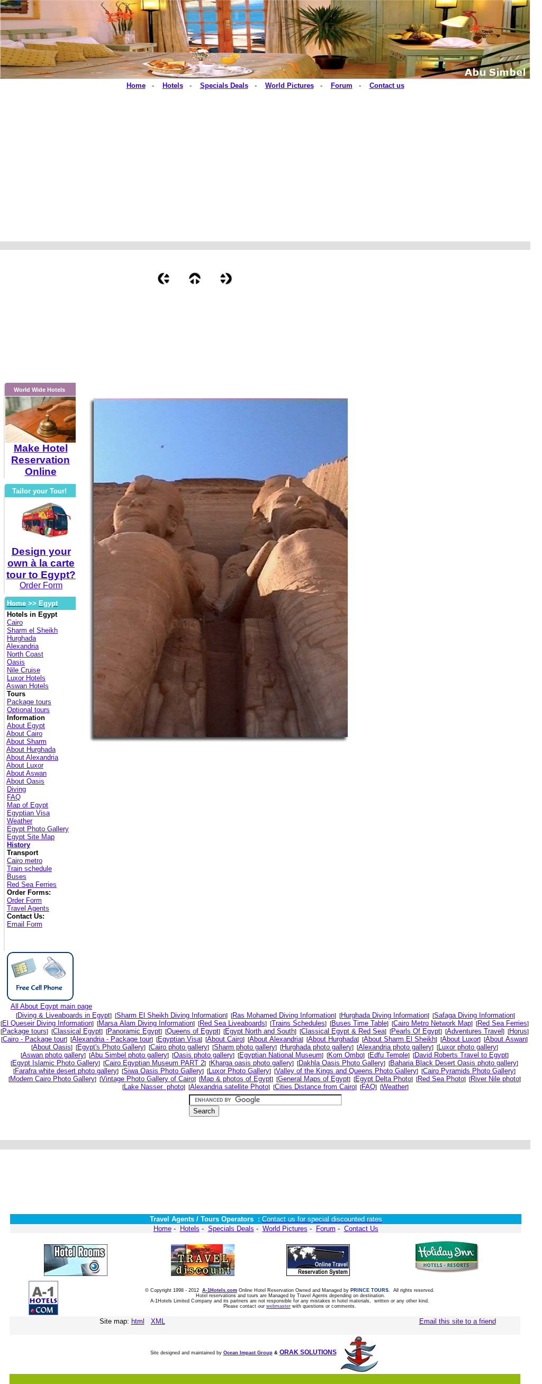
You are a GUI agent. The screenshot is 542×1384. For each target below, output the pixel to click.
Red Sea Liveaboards (232, 1023)
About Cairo (24, 734)
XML (158, 1321)
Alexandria (22, 646)
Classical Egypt (77, 1031)
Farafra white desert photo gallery (66, 1071)
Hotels (190, 1229)
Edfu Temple (388, 1055)
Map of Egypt (27, 805)
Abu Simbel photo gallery (129, 1055)
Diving (16, 789)
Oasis (16, 662)
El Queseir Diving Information (47, 1023)
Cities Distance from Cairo (315, 1087)
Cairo (15, 622)
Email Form (24, 924)
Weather (19, 821)
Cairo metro (24, 861)
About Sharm (26, 741)
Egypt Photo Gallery (38, 829)
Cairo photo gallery (178, 1047)
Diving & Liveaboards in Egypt (63, 1015)
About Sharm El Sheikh (400, 1039)
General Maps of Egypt (313, 1079)
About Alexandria (32, 757)
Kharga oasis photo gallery (251, 1063)
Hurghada (21, 638)
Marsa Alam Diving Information (145, 1023)
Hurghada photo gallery (317, 1047)
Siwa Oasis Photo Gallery (162, 1071)
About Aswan (26, 773)
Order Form (24, 900)
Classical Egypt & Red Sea (343, 1031)
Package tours (29, 702)
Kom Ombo (345, 1055)
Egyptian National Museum (280, 1055)
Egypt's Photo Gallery (110, 1047)
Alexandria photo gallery (395, 1047)
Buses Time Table (359, 1023)
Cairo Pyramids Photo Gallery (468, 1071)
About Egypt (26, 726)
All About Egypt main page (51, 1006)
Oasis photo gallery (203, 1055)
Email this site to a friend (457, 1321)
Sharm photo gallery (244, 1047)
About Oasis (25, 781)
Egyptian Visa (28, 813)
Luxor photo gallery (467, 1047)
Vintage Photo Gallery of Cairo (147, 1079)
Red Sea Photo (441, 1079)
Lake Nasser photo (154, 1087)
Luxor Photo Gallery (239, 1071)
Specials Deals (231, 1229)
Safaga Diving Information (473, 1015)
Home (162, 1229)
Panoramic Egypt (133, 1031)
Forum (326, 1229)
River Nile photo (495, 1079)
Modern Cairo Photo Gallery (52, 1079)
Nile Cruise (23, 670)
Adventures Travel (475, 1031)
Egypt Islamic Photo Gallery (55, 1063)
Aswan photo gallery (53, 1055)
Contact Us (361, 1229)
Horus (518, 1031)
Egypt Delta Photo (383, 1079)
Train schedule (29, 869)
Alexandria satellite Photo (229, 1087)
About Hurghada (31, 749)
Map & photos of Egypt (236, 1079)
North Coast (25, 654)
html (137, 1321)
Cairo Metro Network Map (432, 1023)
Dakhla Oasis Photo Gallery (341, 1063)
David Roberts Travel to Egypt (460, 1055)
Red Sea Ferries (32, 884)
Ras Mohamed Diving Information (283, 1015)
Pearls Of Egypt (415, 1031)
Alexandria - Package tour (111, 1039)
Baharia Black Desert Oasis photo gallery (453, 1063)
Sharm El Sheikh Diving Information (171, 1015)
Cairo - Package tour (34, 1039)
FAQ (14, 797)
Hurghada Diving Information (384, 1015)
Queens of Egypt (193, 1031)
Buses (16, 876)
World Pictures (285, 1229)
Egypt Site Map (31, 837)
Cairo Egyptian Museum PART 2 (154, 1063)
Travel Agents (28, 908)
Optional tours (28, 710)
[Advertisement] (206, 161)
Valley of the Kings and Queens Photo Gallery (346, 1071)
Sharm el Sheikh (32, 630)
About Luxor (24, 765)
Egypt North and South (260, 1031)
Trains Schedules (298, 1023)
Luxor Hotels (26, 678)
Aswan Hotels (27, 686)
